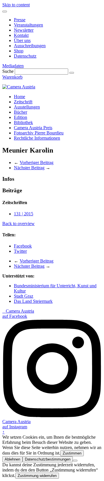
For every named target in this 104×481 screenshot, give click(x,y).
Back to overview (18, 223)
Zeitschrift (23, 101)
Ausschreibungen (30, 45)
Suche (8, 71)
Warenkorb (12, 77)
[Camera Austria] (18, 86)
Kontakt (21, 35)
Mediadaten (13, 65)
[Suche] (71, 73)
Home (19, 96)
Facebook (23, 246)
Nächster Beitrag (29, 167)
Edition (20, 117)
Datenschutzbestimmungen (47, 459)
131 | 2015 (23, 213)
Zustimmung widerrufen (37, 476)
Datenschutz (25, 56)
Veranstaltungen (28, 24)
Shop (18, 50)
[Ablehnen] (75, 460)
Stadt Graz (23, 296)
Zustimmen (72, 453)
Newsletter (24, 30)
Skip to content (16, 4)
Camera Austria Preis (33, 127)
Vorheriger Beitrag (36, 162)
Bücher (20, 112)
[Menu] (4, 11)
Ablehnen (12, 459)
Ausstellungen (27, 106)
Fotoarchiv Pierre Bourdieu (39, 132)
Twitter (20, 251)
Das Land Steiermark (33, 301)
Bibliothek (23, 122)
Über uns (22, 40)
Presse (19, 19)
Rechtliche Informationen (37, 138)
